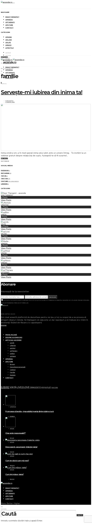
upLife (8, 42)
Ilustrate (12, 375)
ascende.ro (9, 62)
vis (42, 387)
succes (54, 387)
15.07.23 (12, 452)
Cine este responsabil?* (15, 433)
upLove (8, 40)
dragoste (35, 387)
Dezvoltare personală (17, 367)
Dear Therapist (12, 17)
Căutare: (4, 509)
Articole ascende (13, 340)
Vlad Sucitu (9, 100)
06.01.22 (12, 479)
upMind (8, 37)
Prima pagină (11, 335)
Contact (9, 28)
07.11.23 (12, 438)
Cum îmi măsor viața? (14, 474)
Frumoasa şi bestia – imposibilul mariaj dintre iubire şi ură (29, 411)
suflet (47, 387)
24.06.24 (12, 416)
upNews (13, 356)
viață (13, 387)
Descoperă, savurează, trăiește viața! (21, 447)
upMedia (9, 19)
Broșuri (12, 364)
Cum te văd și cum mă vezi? (17, 461)
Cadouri (13, 370)
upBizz (8, 45)
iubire (5, 387)
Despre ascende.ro (13, 337)
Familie (12, 372)
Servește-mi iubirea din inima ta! (41, 92)
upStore (9, 25)
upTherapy (10, 22)
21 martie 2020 (10, 102)
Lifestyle (9, 48)
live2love (23, 387)
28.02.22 (12, 465)
